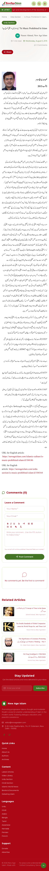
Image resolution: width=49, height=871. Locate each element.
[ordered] (7, 526)
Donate (5, 848)
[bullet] (11, 526)
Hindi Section (7, 783)
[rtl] (24, 523)
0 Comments (41, 45)
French (5, 836)
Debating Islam (8, 794)
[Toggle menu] (44, 3)
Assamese (6, 825)
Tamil (4, 821)
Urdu (4, 806)
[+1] (32, 523)
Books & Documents (10, 790)
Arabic (4, 814)
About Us (5, 752)
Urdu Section (15, 17)
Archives (5, 759)
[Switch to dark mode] (39, 3)
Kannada (5, 829)
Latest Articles (8, 772)
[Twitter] (9, 734)
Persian (5, 832)
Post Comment (26, 557)
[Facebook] (4, 734)
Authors (5, 756)
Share (8, 52)
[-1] (28, 523)
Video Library (7, 776)
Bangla (5, 818)
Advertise (6, 852)
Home (4, 17)
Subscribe (40, 688)
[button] (19, 523)
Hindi (4, 810)
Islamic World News (10, 787)
